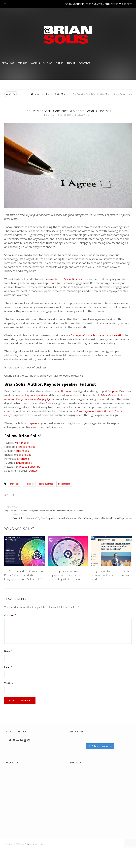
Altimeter (66, 391)
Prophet (113, 391)
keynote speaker (35, 395)
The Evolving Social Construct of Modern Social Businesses (68, 111)
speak (33, 423)
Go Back (13, 94)
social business (46, 483)
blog (47, 94)
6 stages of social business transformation (97, 335)
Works (35, 63)
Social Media (61, 94)
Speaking (8, 63)
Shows (47, 63)
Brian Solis (68, 35)
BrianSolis (22, 451)
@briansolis (22, 443)
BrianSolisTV (24, 462)
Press (59, 63)
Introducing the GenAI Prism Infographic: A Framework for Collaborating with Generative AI (65, 575)
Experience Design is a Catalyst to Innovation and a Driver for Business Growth (43, 511)
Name (8, 651)
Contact (84, 63)
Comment (10, 615)
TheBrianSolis (26, 447)
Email (8, 666)
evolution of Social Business (65, 279)
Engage (22, 63)
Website (8, 682)
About (71, 63)
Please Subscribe (29, 466)
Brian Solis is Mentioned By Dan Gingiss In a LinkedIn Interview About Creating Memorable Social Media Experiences (72, 518)
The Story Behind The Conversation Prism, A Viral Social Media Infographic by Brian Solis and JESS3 (24, 575)
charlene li (14, 483)
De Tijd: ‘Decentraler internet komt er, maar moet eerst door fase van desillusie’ (110, 575)
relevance (29, 483)
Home (37, 94)
